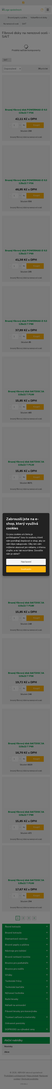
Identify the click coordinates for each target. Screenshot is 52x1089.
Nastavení (26, 561)
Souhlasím (26, 569)
